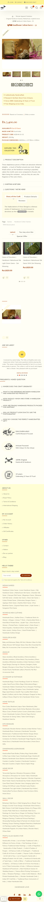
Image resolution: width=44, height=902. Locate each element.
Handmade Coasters (28, 761)
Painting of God (30, 816)
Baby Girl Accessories (10, 647)
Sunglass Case (20, 689)
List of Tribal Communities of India (14, 866)
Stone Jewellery (30, 657)
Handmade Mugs (25, 756)
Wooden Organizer (34, 778)
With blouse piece (9, 225)
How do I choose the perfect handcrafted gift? (21, 420)
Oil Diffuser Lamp (13, 786)
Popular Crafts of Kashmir (32, 853)
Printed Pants (13, 625)
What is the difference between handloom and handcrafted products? (21, 393)
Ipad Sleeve (11, 692)
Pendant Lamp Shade (27, 786)
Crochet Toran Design (15, 806)
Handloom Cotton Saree (10, 590)
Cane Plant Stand (8, 783)
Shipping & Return (12, 184)
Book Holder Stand (9, 781)
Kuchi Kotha (17, 131)
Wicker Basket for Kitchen (24, 736)
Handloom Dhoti (18, 628)
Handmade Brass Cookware (12, 731)
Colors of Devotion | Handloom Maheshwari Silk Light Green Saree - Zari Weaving (11, 261)
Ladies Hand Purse (9, 684)
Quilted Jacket (24, 625)
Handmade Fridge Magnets (27, 739)
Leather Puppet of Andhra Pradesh (22, 826)
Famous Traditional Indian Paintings (14, 846)
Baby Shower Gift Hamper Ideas (13, 645)
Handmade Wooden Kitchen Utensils (15, 729)
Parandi (27, 670)
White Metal (20, 659)
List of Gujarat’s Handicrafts (26, 856)
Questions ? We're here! (15, 189)
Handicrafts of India (9, 841)
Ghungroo (11, 667)
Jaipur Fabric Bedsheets (25, 706)
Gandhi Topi (20, 692)
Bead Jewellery (19, 657)
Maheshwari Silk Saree (22, 593)
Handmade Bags (8, 682)
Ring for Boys (34, 667)
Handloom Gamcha (9, 719)
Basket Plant (36, 781)
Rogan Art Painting (26, 813)
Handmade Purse (21, 687)
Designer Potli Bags (34, 687)
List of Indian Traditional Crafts (27, 841)
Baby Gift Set (20, 642)
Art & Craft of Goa (9, 856)
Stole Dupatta (7, 628)
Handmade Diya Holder (29, 788)
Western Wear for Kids (33, 642)
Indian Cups (15, 756)
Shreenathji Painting (9, 821)
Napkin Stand (20, 764)
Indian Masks (23, 829)
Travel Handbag (19, 682)
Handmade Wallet (8, 687)
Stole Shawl (34, 625)
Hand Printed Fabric (29, 630)
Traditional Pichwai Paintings (24, 818)
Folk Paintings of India (29, 843)
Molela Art (28, 808)
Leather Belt (29, 692)
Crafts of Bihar (18, 861)
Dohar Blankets (26, 709)
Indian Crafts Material (29, 874)
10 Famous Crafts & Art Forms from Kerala (24, 864)
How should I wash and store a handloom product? (21, 399)
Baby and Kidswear (9, 642)
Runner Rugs (25, 714)
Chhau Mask (7, 831)
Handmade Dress (8, 617)
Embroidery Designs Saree (26, 600)
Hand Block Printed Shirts (11, 623)
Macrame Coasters (9, 764)
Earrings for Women (18, 664)
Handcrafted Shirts (33, 620)
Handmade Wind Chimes (32, 806)
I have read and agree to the (18, 580)
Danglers (29, 664)
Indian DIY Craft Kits (9, 879)
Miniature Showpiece (23, 773)
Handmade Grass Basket (16, 759)
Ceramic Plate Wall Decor (11, 811)
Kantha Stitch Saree (24, 603)
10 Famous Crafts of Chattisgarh (19, 851)
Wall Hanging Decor (24, 803)
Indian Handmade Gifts (15, 882)
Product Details (30, 197)
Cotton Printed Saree (9, 600)
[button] (20, 80)
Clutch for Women (32, 682)
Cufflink (10, 694)
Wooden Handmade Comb (28, 876)
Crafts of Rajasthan (34, 846)
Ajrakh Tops (25, 623)
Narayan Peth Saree (14, 595)
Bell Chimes (6, 808)
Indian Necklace (29, 662)
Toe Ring (26, 667)
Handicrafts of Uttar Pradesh (12, 848)
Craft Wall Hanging (17, 808)
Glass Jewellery (8, 657)
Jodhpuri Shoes (7, 697)
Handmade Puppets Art (10, 829)
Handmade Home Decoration (21, 741)
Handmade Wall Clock (27, 811)
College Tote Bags (9, 689)
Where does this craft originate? (17, 386)
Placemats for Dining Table (11, 717)
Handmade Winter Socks (31, 697)
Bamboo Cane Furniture (25, 791)
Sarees (9, 222)
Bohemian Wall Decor (10, 803)
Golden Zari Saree (20, 598)
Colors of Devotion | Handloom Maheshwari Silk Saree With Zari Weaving (32, 260)
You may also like (26, 232)
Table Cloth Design (27, 717)
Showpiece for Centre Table (20, 776)
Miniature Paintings (14, 874)
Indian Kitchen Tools (34, 729)
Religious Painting (8, 818)
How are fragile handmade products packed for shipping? (22, 406)
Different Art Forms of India (11, 843)
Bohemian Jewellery (16, 662)
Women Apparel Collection (24, 16)
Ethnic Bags (20, 684)
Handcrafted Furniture (10, 791)
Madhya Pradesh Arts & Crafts (12, 858)
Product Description (14, 160)
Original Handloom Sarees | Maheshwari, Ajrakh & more (23, 19)
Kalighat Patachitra (26, 823)
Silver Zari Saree (32, 598)
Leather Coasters (15, 761)
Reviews (22, 201)
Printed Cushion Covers (19, 712)
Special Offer (22, 236)
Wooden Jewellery (9, 659)
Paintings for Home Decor (11, 813)
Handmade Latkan (18, 670)
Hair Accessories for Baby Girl (27, 647)
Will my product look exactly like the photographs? (19, 413)
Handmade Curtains (13, 714)
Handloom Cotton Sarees (22, 222)
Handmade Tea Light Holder (12, 788)
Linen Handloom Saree (27, 590)
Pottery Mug (24, 753)
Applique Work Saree (10, 603)
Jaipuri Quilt (16, 709)
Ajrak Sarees (34, 606)
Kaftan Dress (19, 617)
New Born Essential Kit (32, 645)
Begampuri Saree (28, 595)
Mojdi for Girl (18, 697)
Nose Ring (19, 667)
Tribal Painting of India (16, 816)
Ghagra (11, 620)
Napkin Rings (30, 764)
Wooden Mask (33, 829)
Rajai (10, 709)
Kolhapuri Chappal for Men (32, 694)
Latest (12, 232)
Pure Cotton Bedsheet (10, 706)
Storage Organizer (21, 778)
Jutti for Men (18, 694)
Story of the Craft (13, 197)
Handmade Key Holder (23, 781)
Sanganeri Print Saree (10, 608)
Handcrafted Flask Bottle (11, 753)
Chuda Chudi (7, 670)
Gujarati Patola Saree (22, 606)
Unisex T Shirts (20, 620)
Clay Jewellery (29, 659)
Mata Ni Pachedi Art (23, 821)
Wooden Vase (19, 783)
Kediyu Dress (16, 630)
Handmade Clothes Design (11, 633)
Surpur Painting (14, 823)
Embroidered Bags (31, 684)
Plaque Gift (36, 808)
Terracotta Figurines (9, 773)
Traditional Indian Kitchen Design (22, 734)
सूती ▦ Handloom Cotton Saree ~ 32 (10, 327)
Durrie (33, 714)
